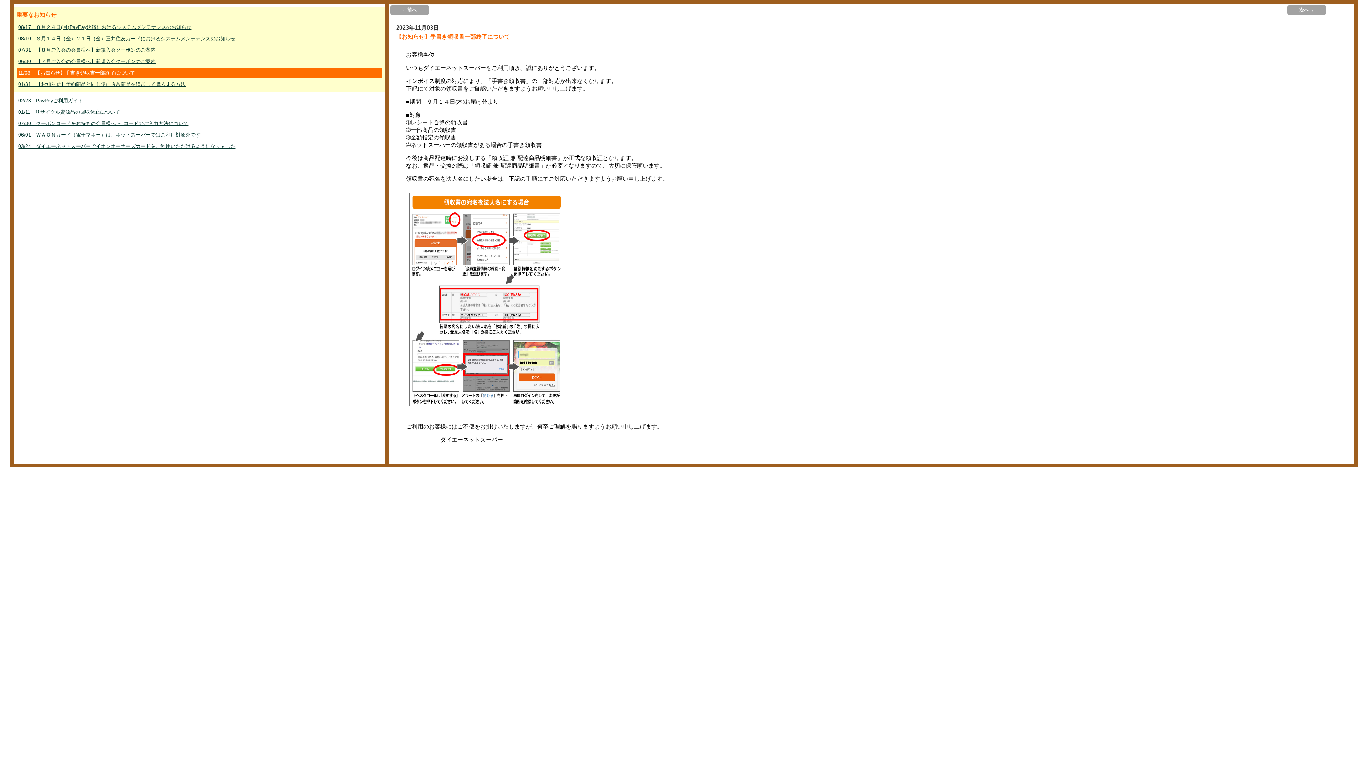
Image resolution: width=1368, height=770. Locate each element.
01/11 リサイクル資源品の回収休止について (69, 112)
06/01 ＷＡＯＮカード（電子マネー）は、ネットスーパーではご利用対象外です (109, 135)
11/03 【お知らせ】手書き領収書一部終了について (76, 73)
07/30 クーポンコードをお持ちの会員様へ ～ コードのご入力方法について (103, 123)
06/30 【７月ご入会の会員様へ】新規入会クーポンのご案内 (87, 61)
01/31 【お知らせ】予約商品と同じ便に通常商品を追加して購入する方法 (102, 84)
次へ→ (1306, 10)
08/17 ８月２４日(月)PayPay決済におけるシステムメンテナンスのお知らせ (104, 27)
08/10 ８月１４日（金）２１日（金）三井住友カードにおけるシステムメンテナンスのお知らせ (126, 38)
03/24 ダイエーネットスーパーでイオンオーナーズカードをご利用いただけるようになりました (126, 146)
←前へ (409, 10)
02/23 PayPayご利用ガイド (50, 100)
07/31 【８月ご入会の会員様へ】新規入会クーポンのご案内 (87, 50)
